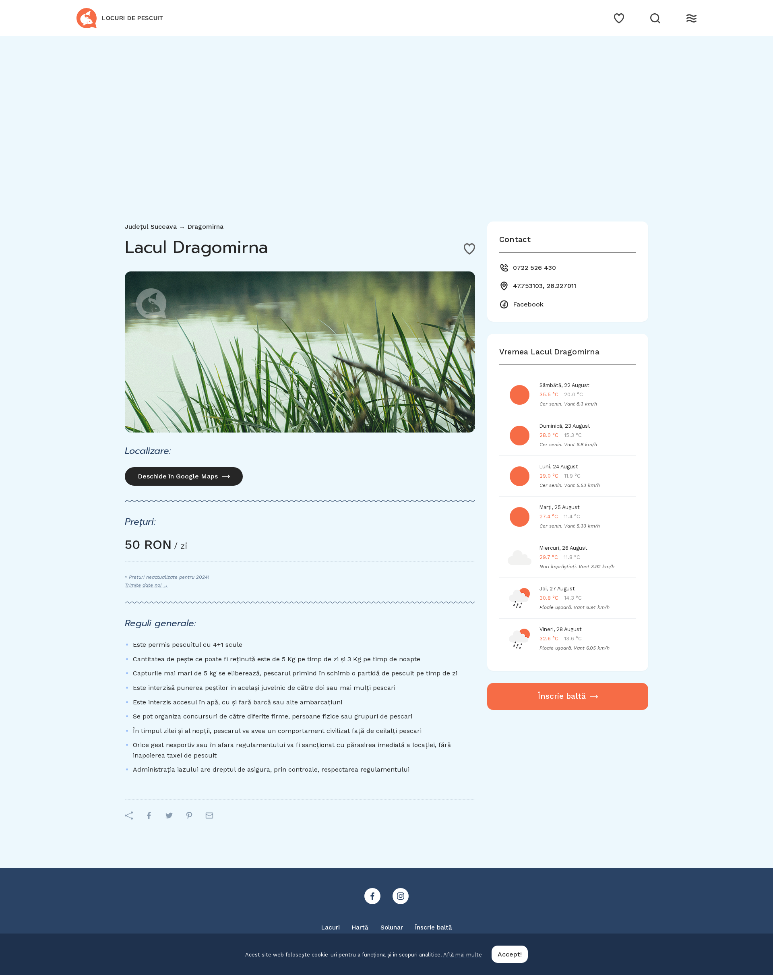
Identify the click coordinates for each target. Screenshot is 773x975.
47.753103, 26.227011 (544, 286)
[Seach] (655, 18)
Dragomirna (205, 226)
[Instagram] (401, 896)
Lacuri (330, 927)
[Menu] (691, 18)
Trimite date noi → (146, 585)
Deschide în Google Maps (178, 476)
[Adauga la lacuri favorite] (469, 249)
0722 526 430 (534, 267)
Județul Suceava (151, 226)
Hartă (360, 927)
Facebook (528, 304)
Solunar (391, 927)
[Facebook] (372, 896)
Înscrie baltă (562, 696)
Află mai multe (462, 955)
